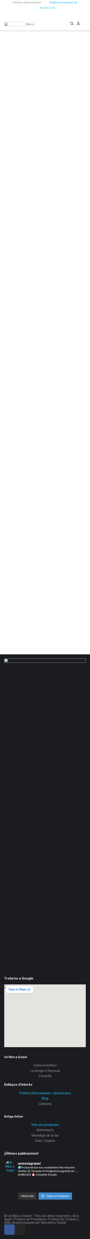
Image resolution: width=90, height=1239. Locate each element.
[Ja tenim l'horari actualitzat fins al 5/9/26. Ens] (45, 1182)
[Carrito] (84, 24)
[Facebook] (41, 14)
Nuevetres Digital (53, 1223)
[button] (31, 24)
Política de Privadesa (29, 1219)
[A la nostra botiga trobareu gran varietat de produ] (45, 1187)
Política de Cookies (62, 1219)
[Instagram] (49, 14)
